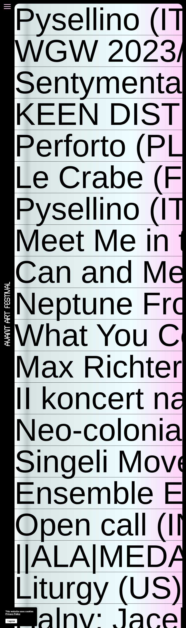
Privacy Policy (12, 614)
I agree (11, 621)
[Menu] (7, 8)
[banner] (19, 616)
